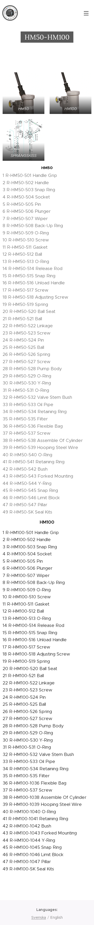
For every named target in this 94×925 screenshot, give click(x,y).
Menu (86, 13)
